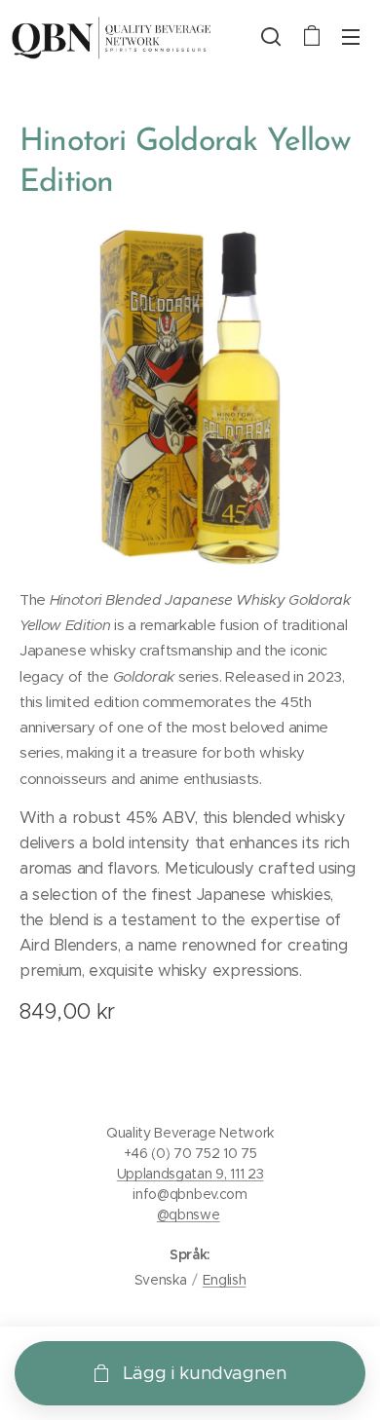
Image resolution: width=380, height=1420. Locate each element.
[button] (270, 36)
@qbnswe (188, 1214)
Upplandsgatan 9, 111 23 (190, 1173)
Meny (350, 36)
